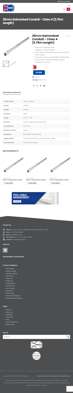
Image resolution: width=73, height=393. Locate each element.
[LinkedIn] (64, 9)
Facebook (33, 85)
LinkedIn (40, 85)
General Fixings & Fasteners (14, 298)
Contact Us (9, 312)
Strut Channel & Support (13, 295)
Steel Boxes (9, 291)
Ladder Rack (9, 276)
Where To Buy (10, 324)
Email (44, 85)
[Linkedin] (5, 250)
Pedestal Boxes (10, 283)
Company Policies (64, 376)
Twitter (37, 85)
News (7, 319)
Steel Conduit (42, 80)
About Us (8, 309)
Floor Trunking (10, 288)
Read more (9, 183)
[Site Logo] (9, 8)
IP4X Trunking (10, 268)
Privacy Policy (41, 376)
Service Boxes (10, 286)
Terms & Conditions (52, 376)
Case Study (9, 317)
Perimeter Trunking (11, 273)
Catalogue (9, 314)
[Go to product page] (13, 165)
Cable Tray (9, 278)
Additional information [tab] (12, 92)
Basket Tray (9, 281)
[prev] (66, 35)
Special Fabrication (12, 322)
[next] (69, 35)
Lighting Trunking (11, 271)
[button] (69, 5)
